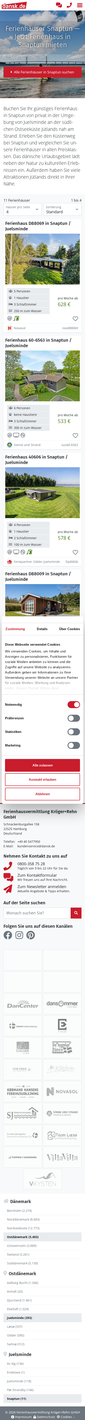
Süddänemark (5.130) (22, 1263)
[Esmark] (22, 1048)
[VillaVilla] (62, 1157)
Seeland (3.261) (18, 1254)
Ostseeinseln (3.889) (21, 1246)
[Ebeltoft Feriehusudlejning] (22, 1026)
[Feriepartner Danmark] (22, 960)
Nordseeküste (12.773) (23, 1228)
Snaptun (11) (16, 1399)
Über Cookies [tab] (69, 629)
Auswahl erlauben (42, 779)
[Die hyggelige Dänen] (62, 1048)
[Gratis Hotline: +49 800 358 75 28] (69, 5)
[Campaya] (62, 982)
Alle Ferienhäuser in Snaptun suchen (44, 72)
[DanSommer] (62, 1004)
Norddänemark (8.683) (23, 1219)
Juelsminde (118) (19, 1381)
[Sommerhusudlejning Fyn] (22, 1135)
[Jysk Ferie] (22, 1070)
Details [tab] (42, 629)
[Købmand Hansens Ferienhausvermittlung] (22, 1091)
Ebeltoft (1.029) (18, 1309)
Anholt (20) (15, 1291)
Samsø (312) (15, 1344)
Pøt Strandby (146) (20, 1390)
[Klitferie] (62, 1070)
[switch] (74, 718)
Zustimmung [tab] (15, 629)
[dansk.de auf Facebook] (7, 935)
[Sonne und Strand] (62, 1113)
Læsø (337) (14, 1326)
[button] (80, 5)
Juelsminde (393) (19, 1318)
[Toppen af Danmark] (22, 1157)
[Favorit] (75, 319)
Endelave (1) (16, 1372)
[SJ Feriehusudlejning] (22, 1113)
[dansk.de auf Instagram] (19, 935)
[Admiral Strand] (62, 960)
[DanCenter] (22, 1004)
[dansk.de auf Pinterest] (30, 935)
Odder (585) (15, 1335)
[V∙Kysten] (42, 1179)
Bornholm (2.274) (19, 1211)
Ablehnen (42, 794)
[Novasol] (62, 1091)
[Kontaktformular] (59, 5)
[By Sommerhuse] (22, 982)
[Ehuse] (62, 1026)
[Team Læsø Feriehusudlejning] (62, 1135)
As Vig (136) (15, 1363)
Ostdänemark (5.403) (23, 1237)
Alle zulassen (42, 765)
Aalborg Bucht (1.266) (22, 1283)
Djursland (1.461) (19, 1300)
